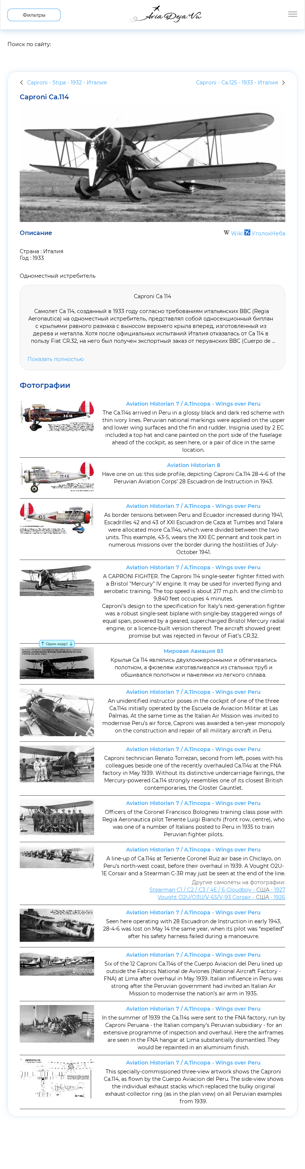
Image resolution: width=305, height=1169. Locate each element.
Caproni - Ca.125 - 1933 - (237, 82)
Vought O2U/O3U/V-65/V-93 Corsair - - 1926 (221, 897)
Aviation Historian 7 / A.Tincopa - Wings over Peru (193, 403)
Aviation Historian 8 (193, 465)
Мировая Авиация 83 (193, 651)
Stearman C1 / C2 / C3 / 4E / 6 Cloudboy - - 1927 (217, 889)
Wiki (236, 233)
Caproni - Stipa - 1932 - (67, 82)
